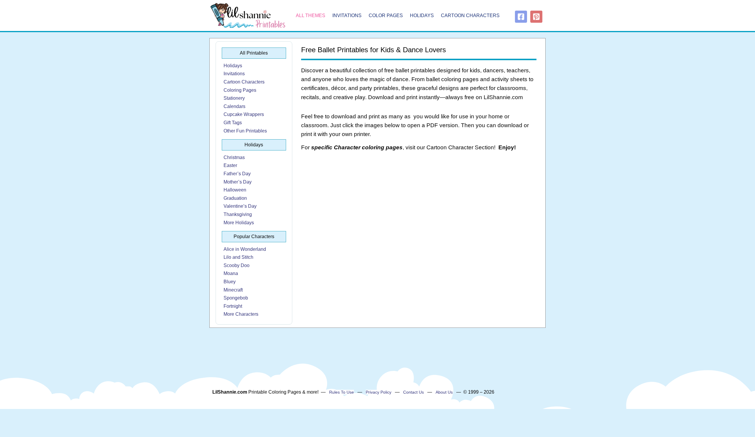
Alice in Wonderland (245, 249)
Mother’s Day (238, 181)
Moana (231, 273)
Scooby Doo (237, 265)
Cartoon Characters (470, 15)
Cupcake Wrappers (244, 114)
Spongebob (236, 297)
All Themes (310, 15)
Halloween (235, 189)
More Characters (241, 314)
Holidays (422, 15)
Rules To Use (341, 392)
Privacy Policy (378, 392)
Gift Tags (233, 122)
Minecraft (233, 289)
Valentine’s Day (240, 206)
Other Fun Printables (245, 130)
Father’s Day (237, 173)
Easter (230, 165)
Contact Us (413, 392)
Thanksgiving (238, 214)
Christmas (234, 157)
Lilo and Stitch (238, 257)
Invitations (347, 15)
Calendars (234, 106)
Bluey (230, 281)
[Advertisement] (419, 203)
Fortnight (233, 306)
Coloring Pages (240, 90)
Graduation (235, 198)
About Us (444, 392)
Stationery (234, 98)
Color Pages (386, 15)
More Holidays (239, 222)
